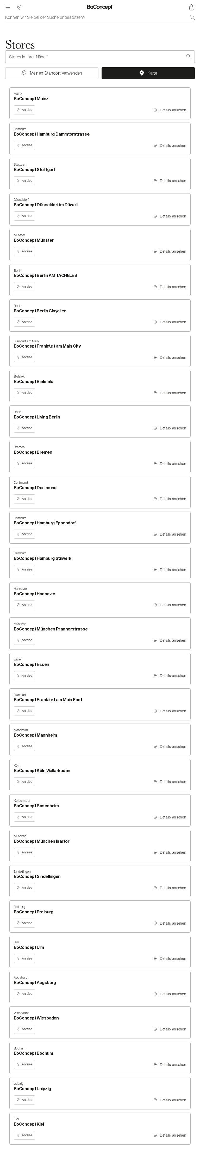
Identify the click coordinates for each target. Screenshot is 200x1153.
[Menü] (8, 7)
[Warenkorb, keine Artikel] (191, 7)
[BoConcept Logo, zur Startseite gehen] (100, 7)
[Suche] (192, 17)
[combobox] (100, 17)
